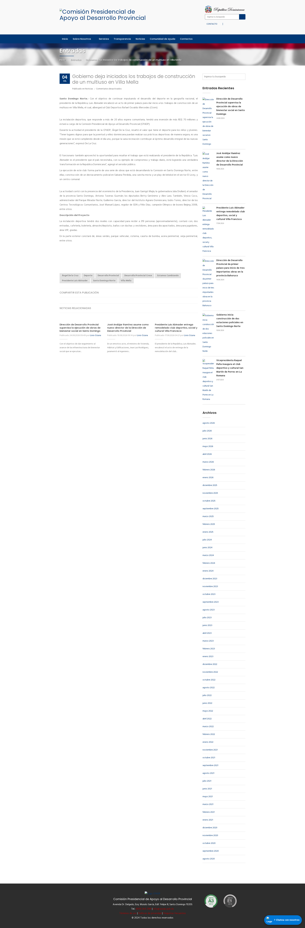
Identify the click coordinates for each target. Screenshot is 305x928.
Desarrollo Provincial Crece (138, 275)
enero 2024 (208, 571)
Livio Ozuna (95, 335)
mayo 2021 (208, 796)
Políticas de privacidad (150, 913)
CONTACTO (212, 23)
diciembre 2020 (210, 828)
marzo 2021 (208, 804)
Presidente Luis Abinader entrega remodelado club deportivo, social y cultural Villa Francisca (176, 328)
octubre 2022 (209, 680)
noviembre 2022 (210, 672)
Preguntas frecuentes (174, 913)
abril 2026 (207, 454)
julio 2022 (207, 695)
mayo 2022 (208, 711)
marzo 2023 (208, 641)
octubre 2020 (209, 843)
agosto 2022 (209, 687)
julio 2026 (207, 431)
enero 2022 (208, 742)
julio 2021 (207, 781)
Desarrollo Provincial (108, 275)
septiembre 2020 (211, 851)
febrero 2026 (209, 470)
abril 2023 (207, 633)
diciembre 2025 (210, 485)
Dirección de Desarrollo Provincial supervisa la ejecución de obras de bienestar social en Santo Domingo (80, 328)
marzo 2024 (208, 555)
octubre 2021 (209, 758)
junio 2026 (207, 438)
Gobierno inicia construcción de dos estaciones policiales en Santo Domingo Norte (229, 320)
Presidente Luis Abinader (75, 280)
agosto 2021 (208, 773)
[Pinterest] (195, 292)
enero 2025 (208, 532)
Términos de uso (128, 913)
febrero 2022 (209, 734)
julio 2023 (207, 617)
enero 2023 (208, 656)
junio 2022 (207, 703)
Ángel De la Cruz (70, 275)
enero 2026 (208, 477)
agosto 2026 (209, 423)
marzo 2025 (208, 516)
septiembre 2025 (211, 509)
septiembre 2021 (210, 765)
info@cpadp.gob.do (163, 909)
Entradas (76, 59)
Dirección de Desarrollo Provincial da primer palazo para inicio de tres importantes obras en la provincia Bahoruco (230, 268)
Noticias (89, 89)
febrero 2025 (209, 524)
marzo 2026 (208, 462)
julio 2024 (207, 540)
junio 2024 (207, 547)
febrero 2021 (209, 812)
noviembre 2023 (210, 586)
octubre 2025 (209, 501)
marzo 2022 (208, 726)
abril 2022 (207, 719)
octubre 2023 (209, 594)
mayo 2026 (208, 446)
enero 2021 (208, 820)
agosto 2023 (209, 610)
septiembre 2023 (211, 602)
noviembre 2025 (210, 493)
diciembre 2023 (210, 579)
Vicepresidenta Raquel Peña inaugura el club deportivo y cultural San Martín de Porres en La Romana (229, 368)
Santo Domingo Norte (104, 280)
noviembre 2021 (210, 750)
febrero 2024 (209, 563)
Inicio (63, 59)
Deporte (88, 275)
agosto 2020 (209, 859)
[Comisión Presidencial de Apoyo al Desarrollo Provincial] (106, 15)
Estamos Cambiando (168, 275)
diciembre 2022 (210, 664)
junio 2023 (207, 625)
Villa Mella (126, 280)
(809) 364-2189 (143, 909)
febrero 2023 (209, 649)
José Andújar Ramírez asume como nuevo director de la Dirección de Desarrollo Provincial (128, 328)
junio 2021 (207, 789)
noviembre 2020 (210, 835)
